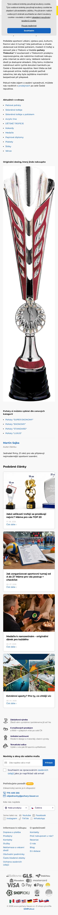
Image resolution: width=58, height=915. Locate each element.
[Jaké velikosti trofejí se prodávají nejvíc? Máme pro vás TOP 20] (29, 491)
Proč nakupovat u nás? (41, 836)
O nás (33, 843)
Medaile (9, 132)
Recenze (34, 839)
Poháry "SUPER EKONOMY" (19, 419)
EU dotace (35, 851)
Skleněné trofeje (13, 110)
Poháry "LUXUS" (13, 433)
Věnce (8, 151)
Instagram (12, 818)
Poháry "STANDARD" (16, 428)
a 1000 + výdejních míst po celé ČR (26, 730)
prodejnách (24, 85)
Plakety (9, 141)
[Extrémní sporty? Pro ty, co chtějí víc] (29, 673)
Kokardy (9, 128)
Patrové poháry (13, 105)
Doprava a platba (12, 832)
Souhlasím (29, 30)
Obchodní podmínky (13, 854)
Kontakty (7, 839)
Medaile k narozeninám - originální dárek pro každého (27, 638)
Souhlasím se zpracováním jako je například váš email (28, 772)
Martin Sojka (11, 442)
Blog (32, 847)
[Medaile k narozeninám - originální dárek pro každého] (29, 613)
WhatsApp (39, 818)
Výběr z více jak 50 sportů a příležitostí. (28, 747)
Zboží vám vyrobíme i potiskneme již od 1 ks (30, 722)
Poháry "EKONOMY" (15, 424)
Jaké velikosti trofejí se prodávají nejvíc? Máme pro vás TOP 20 (26, 515)
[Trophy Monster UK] (18, 901)
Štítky (8, 146)
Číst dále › (11, 524)
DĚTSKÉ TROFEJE (14, 123)
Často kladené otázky (14, 858)
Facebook (41, 815)
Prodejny (7, 836)
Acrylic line (11, 119)
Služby (6, 843)
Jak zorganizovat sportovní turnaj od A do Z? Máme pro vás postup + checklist (28, 576)
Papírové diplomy (14, 137)
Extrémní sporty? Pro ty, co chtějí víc (28, 695)
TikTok (25, 818)
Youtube (26, 815)
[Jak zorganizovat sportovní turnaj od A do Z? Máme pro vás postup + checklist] (29, 550)
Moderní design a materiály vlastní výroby (29, 739)
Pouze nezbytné (29, 25)
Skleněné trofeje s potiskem (19, 114)
